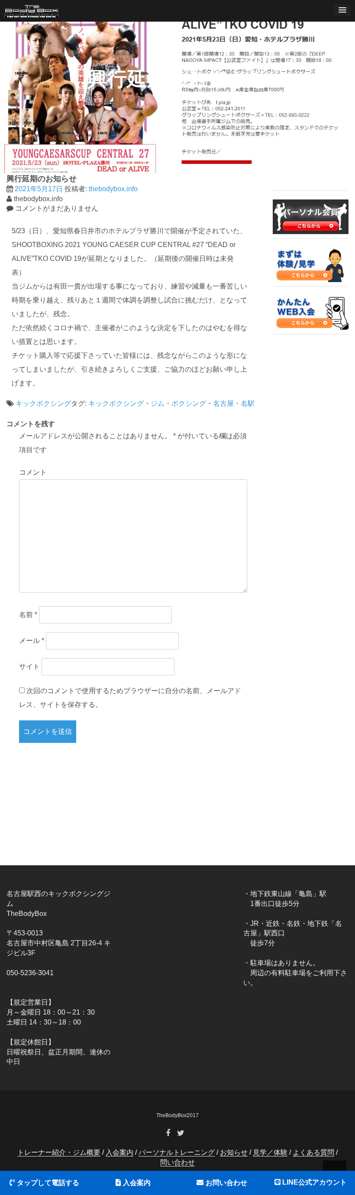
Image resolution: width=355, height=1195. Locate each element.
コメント (33, 472)
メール (31, 640)
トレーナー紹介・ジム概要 (58, 1152)
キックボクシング (43, 403)
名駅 (248, 403)
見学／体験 (270, 1152)
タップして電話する (48, 1182)
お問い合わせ (226, 1182)
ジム (158, 403)
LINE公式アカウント (314, 1182)
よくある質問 (313, 1152)
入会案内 (137, 1182)
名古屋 (223, 403)
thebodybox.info (113, 189)
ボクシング (188, 403)
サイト (29, 666)
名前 (28, 614)
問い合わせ (177, 1162)
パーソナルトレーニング (177, 1152)
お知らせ (234, 1152)
